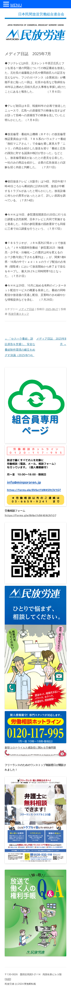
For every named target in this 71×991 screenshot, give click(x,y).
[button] (6, 4)
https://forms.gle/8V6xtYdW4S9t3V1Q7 (30, 515)
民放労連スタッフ (18, 314)
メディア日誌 (26, 309)
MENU (16, 5)
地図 (8, 979)
